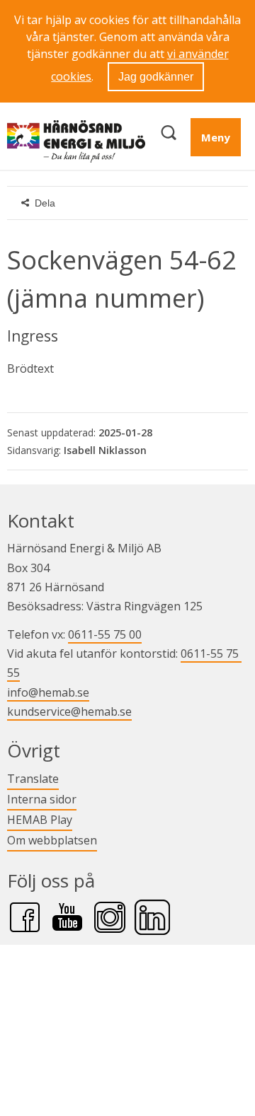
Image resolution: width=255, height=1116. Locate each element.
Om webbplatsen (52, 840)
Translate (33, 778)
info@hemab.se (48, 692)
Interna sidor (41, 799)
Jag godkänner (155, 77)
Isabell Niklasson (105, 450)
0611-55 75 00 (105, 634)
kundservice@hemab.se (69, 711)
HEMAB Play (39, 819)
